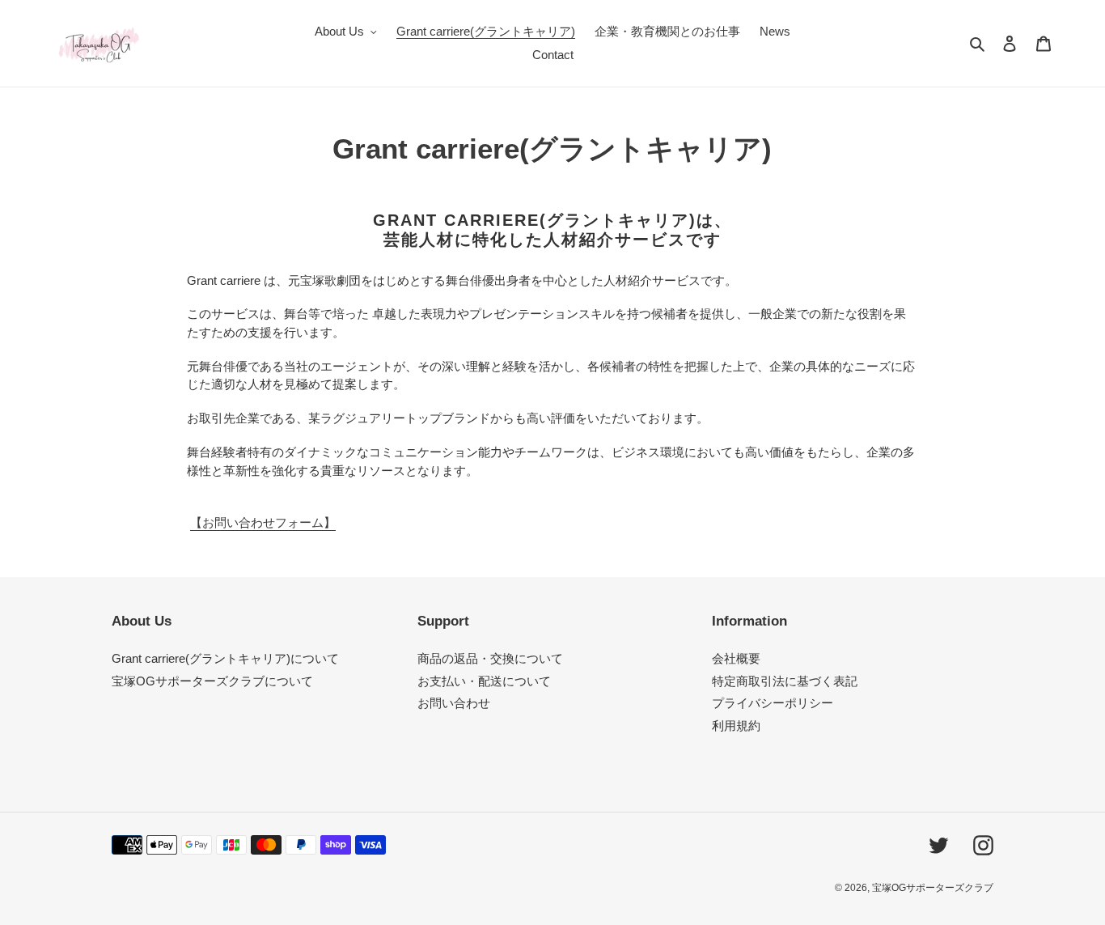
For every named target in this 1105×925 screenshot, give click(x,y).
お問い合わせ (453, 703)
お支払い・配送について (484, 681)
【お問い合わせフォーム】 (263, 522)
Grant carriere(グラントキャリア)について (225, 658)
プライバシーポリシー (772, 703)
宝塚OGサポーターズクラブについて (212, 681)
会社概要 (736, 658)
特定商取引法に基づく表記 (784, 681)
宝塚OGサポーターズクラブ (932, 887)
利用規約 (736, 725)
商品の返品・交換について (490, 658)
